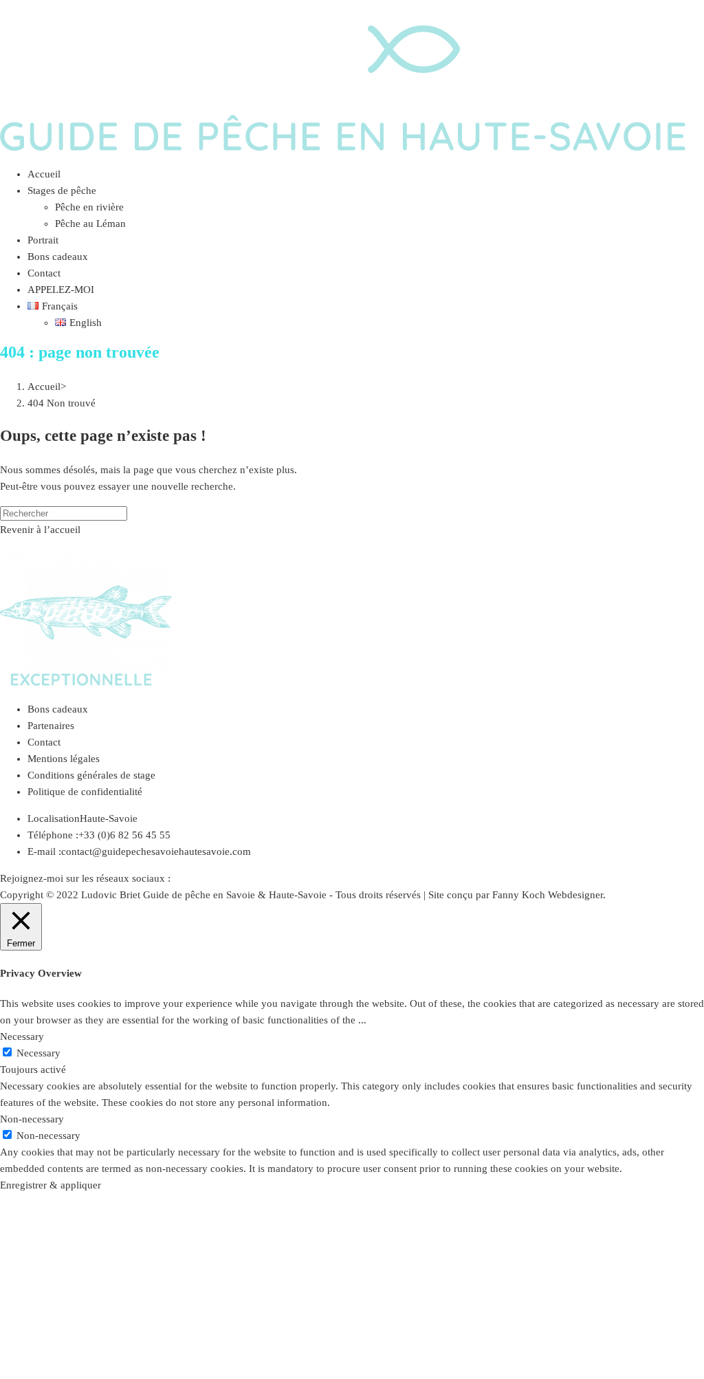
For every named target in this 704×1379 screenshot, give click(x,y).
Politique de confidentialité (85, 791)
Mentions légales (64, 758)
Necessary (38, 1052)
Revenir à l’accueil (40, 529)
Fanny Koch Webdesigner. (549, 894)
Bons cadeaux (58, 709)
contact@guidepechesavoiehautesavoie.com (156, 851)
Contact (44, 742)
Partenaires (51, 725)
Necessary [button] (22, 1036)
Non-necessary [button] (32, 1119)
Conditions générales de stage (91, 775)
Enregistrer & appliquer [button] (50, 1185)
